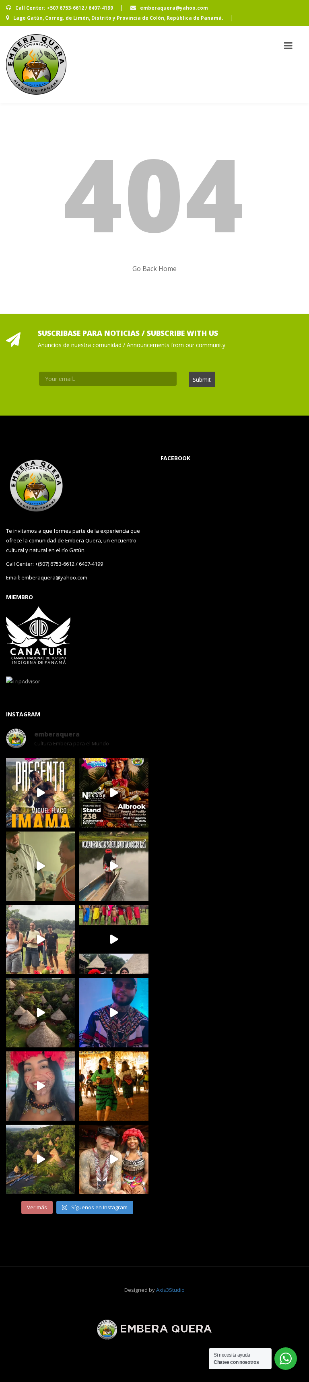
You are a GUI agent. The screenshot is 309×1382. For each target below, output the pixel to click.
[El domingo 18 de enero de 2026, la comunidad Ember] (113, 1086)
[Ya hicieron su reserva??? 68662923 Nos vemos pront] (40, 1159)
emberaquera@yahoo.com (173, 7)
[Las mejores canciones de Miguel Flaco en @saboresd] (40, 793)
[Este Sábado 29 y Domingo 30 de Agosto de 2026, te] (113, 793)
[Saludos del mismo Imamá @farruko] (113, 1012)
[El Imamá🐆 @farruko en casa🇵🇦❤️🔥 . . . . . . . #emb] (40, 866)
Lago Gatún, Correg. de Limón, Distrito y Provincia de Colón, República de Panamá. (118, 17)
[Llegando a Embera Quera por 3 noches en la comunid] (40, 939)
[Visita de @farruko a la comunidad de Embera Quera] (113, 1159)
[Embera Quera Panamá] (36, 64)
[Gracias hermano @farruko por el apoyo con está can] (113, 939)
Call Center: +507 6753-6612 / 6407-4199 (64, 7)
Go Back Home (154, 268)
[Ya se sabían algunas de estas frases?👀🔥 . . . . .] (40, 1086)
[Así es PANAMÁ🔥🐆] (40, 1012)
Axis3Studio (170, 1289)
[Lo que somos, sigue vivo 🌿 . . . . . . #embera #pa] (113, 866)
